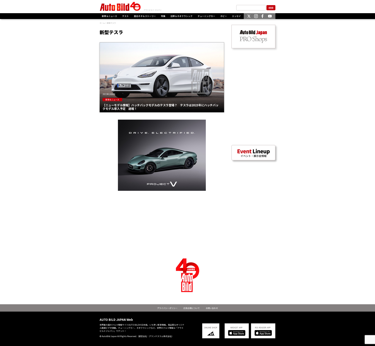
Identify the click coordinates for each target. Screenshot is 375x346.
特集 (163, 16)
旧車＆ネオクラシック (181, 16)
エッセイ (236, 16)
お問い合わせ (212, 308)
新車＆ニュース (109, 16)
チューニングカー (206, 16)
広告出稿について (191, 308)
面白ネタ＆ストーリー (145, 16)
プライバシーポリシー (167, 308)
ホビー (223, 16)
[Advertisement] (162, 211)
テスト (125, 16)
